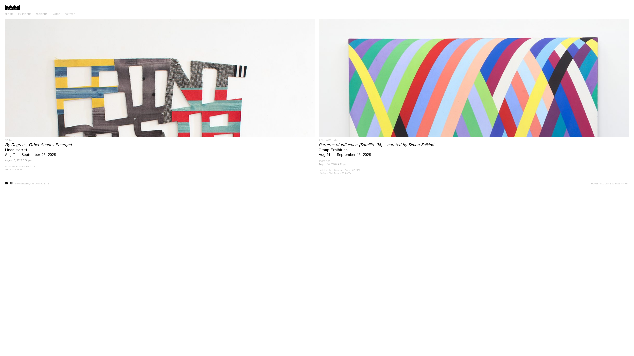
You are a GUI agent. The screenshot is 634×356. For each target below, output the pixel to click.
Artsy (56, 14)
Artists (9, 14)
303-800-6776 (42, 183)
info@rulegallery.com (25, 183)
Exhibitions (24, 14)
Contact (70, 14)
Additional (42, 14)
